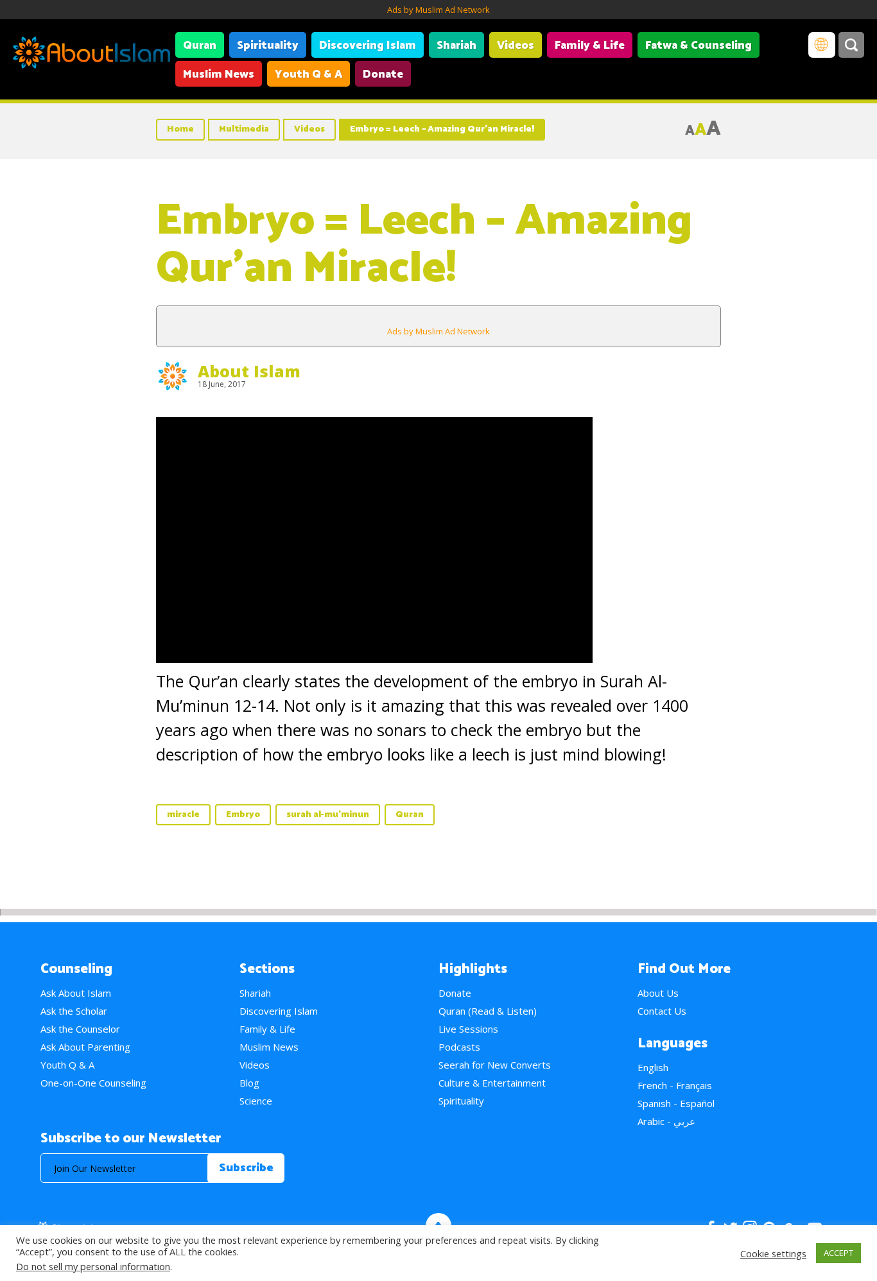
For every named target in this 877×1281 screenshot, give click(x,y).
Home (180, 129)
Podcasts (459, 1046)
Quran (199, 46)
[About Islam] (91, 54)
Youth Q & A (308, 74)
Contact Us (662, 1010)
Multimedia (244, 129)
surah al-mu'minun (327, 814)
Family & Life (590, 46)
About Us (658, 992)
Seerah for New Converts (494, 1064)
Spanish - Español (676, 1103)
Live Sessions (468, 1028)
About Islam (249, 371)
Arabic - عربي (666, 1121)
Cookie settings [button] (773, 1253)
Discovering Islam (367, 46)
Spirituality (268, 46)
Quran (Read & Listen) (487, 1010)
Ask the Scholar (73, 1010)
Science (255, 1100)
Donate (383, 74)
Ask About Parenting (85, 1046)
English (653, 1067)
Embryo (243, 814)
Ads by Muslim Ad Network (438, 9)
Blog (249, 1082)
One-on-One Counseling (93, 1082)
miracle (183, 814)
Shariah (456, 46)
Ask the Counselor (80, 1028)
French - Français (675, 1085)
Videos (515, 46)
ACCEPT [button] (838, 1253)
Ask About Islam (75, 992)
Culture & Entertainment (492, 1082)
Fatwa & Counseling (698, 46)
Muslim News (218, 74)
